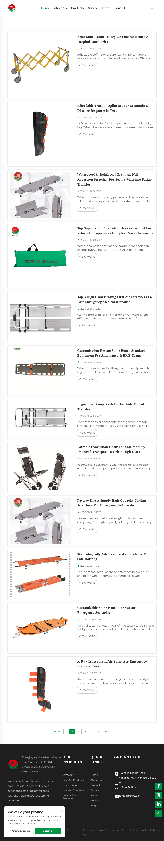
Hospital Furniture (73, 790)
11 (98, 731)
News (106, 8)
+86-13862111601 (128, 786)
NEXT (107, 731)
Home (45, 8)
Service (93, 8)
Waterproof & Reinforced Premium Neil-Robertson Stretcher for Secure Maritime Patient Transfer (114, 179)
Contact (119, 8)
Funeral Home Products (71, 796)
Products (77, 8)
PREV (57, 731)
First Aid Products (73, 779)
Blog (93, 805)
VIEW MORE (87, 65)
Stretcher (68, 774)
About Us (60, 8)
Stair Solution (70, 785)
